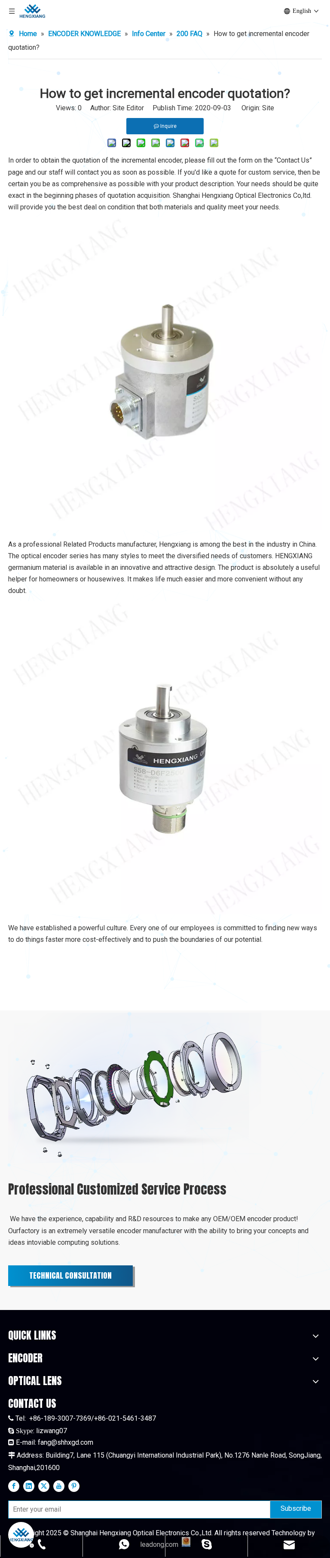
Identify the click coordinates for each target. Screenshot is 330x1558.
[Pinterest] (73, 1486)
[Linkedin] (28, 1486)
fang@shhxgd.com (65, 1442)
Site (268, 108)
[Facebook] (13, 1486)
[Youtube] (58, 1486)
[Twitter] (43, 1486)
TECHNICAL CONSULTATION (70, 1275)
